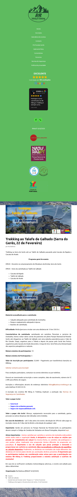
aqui (67, 430)
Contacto (39, 41)
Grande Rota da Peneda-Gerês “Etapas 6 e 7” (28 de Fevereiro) (26, 480)
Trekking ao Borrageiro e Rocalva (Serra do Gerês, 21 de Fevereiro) (27, 482)
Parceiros (38, 57)
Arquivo (10, 476)
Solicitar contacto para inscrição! (17, 368)
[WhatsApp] (40, 120)
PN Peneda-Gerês (38, 45)
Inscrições (38, 33)
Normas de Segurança (39, 61)
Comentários (38, 53)
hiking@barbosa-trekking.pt (59, 384)
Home (39, 29)
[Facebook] (36, 120)
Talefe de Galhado (13, 478)
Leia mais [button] (34, 107)
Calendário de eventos (38, 37)
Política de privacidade (38, 65)
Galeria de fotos (38, 49)
